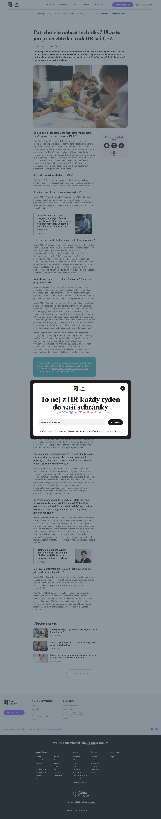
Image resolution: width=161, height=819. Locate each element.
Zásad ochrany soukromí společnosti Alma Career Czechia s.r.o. (94, 431)
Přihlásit (115, 422)
